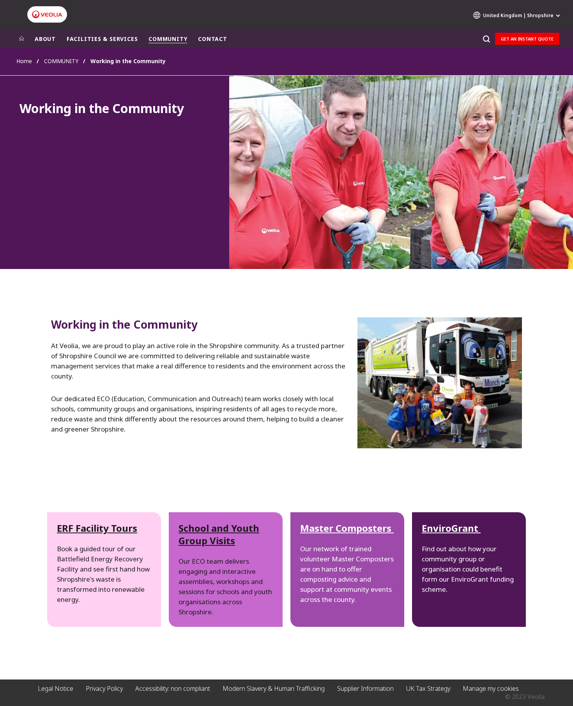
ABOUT (45, 38)
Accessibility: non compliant (172, 688)
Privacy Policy (104, 688)
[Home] (21, 39)
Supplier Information (365, 688)
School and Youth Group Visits (219, 534)
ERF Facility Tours (97, 528)
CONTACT (212, 38)
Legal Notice (55, 688)
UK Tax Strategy (428, 688)
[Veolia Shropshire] (47, 14)
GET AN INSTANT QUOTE (527, 39)
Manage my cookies (491, 688)
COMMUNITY (168, 38)
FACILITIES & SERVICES (102, 38)
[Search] (486, 39)
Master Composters (347, 528)
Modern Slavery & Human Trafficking (274, 688)
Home (24, 61)
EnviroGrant (451, 528)
